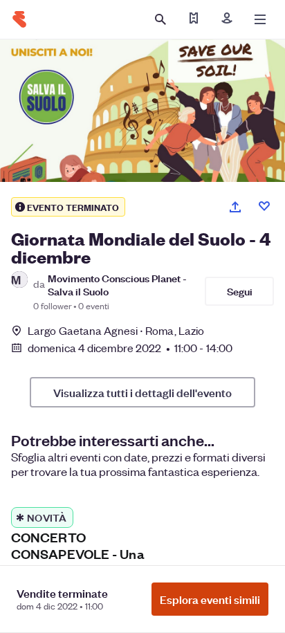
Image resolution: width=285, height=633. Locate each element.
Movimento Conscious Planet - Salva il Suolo (117, 284)
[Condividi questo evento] (235, 207)
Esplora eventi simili (210, 599)
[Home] (19, 19)
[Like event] (264, 206)
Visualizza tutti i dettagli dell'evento (142, 392)
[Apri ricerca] (160, 19)
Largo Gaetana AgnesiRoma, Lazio (116, 330)
